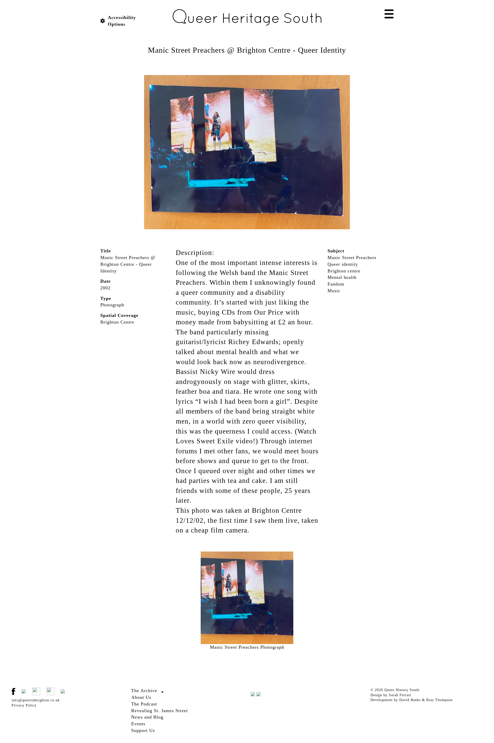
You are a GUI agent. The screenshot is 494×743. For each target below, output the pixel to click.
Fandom (336, 284)
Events (138, 723)
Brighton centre (344, 270)
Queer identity (343, 264)
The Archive (144, 690)
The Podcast (144, 704)
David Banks (410, 700)
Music (334, 290)
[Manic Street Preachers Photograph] (247, 151)
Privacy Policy (24, 705)
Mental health (342, 277)
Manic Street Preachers (352, 257)
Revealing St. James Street (159, 710)
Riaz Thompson (439, 700)
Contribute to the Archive (153, 697)
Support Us (143, 730)
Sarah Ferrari (400, 695)
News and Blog (147, 717)
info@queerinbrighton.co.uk (36, 700)
